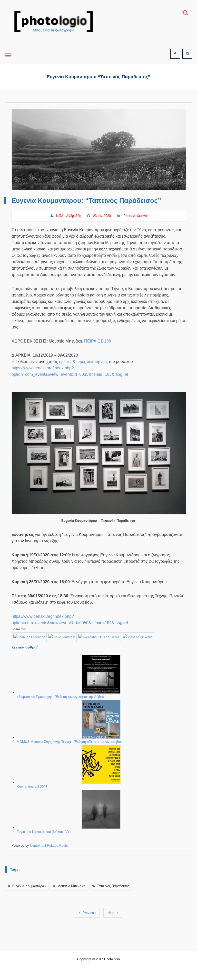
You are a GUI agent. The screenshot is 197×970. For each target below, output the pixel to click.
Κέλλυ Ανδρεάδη (68, 216)
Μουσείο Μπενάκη (71, 886)
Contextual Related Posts (49, 845)
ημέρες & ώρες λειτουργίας (83, 361)
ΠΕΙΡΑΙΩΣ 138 (97, 341)
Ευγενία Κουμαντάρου (29, 886)
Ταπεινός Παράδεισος (113, 886)
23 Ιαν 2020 (102, 216)
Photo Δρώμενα (135, 216)
